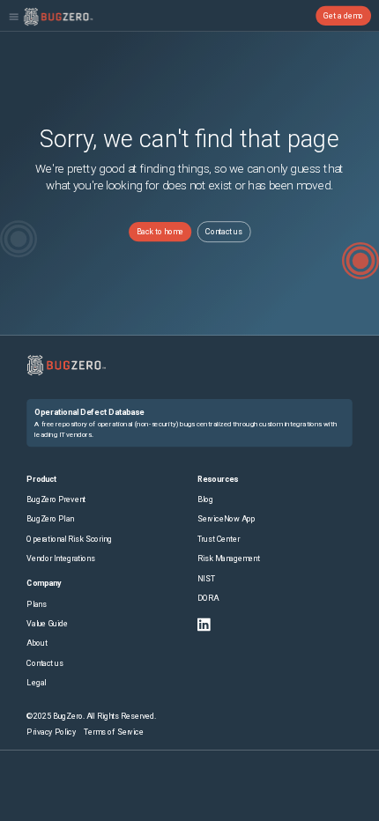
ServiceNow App (226, 519)
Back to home (160, 232)
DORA (208, 598)
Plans (36, 604)
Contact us (223, 232)
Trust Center (218, 539)
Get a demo (343, 15)
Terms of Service (113, 732)
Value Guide (46, 623)
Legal (36, 683)
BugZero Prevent (55, 500)
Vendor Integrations (60, 559)
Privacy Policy (51, 732)
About (36, 643)
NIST (206, 578)
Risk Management (228, 559)
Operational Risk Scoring (68, 539)
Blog (205, 500)
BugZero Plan (49, 519)
